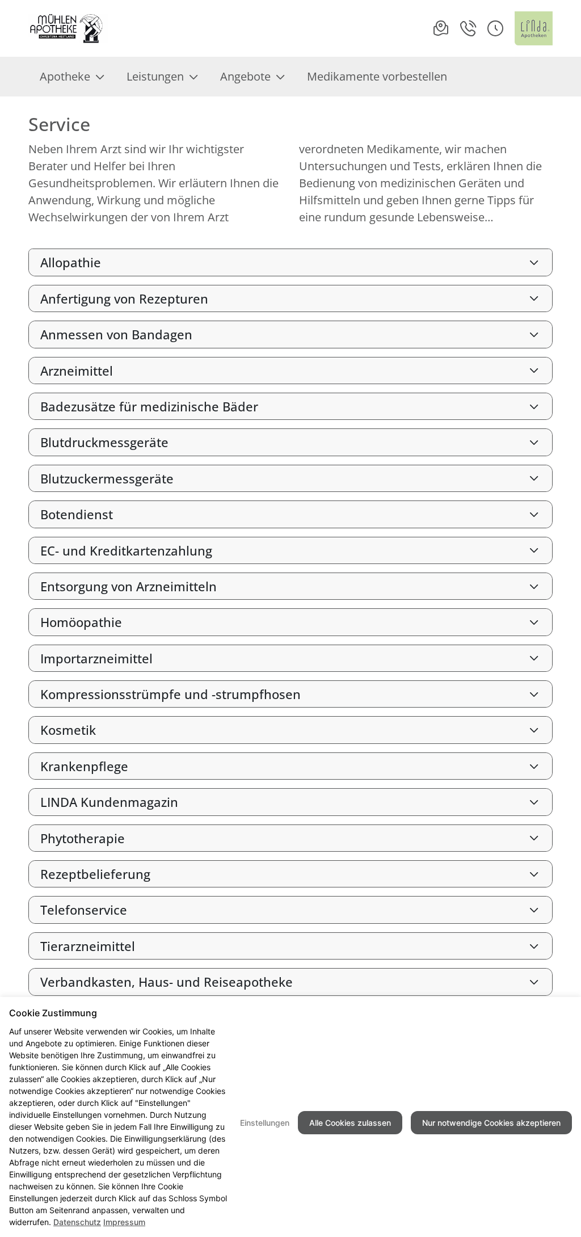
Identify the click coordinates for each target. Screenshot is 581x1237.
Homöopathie (81, 621)
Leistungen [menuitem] (155, 76)
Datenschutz (77, 1222)
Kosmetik (68, 729)
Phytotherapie (82, 838)
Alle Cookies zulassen (350, 1122)
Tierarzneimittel (87, 945)
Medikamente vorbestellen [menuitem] (377, 76)
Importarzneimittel (96, 658)
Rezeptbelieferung (95, 873)
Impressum (124, 1222)
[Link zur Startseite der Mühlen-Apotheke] (68, 28)
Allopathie (70, 262)
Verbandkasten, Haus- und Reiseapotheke (166, 981)
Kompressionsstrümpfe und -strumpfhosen (170, 693)
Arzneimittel (76, 370)
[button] (495, 28)
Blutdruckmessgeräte (104, 442)
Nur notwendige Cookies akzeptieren (491, 1122)
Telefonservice (83, 909)
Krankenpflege (84, 766)
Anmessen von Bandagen (116, 334)
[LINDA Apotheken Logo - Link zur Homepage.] (534, 28)
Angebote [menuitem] (245, 76)
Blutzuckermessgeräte (107, 478)
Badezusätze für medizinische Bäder (149, 406)
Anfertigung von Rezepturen (124, 298)
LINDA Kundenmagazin (109, 801)
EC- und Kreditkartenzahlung (126, 550)
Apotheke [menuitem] (65, 76)
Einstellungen (264, 1122)
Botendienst (76, 514)
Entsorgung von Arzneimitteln (128, 586)
